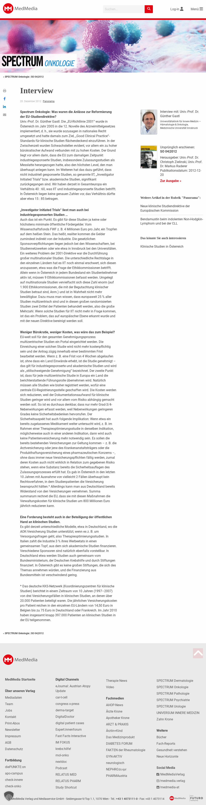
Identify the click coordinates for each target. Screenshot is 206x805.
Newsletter (12, 730)
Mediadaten (13, 697)
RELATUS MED (66, 774)
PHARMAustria (116, 776)
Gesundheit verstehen (172, 750)
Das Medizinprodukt (120, 737)
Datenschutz (14, 749)
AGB (8, 742)
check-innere (14, 780)
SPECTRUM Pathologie (173, 693)
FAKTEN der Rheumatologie (125, 750)
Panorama (49, 101)
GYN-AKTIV (114, 756)
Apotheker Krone (117, 718)
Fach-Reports (166, 744)
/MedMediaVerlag (172, 774)
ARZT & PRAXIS (117, 724)
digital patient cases (70, 723)
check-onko (13, 786)
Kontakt (10, 717)
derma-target (65, 710)
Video (110, 687)
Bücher (161, 737)
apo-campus (14, 773)
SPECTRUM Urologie (171, 706)
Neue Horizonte (167, 756)
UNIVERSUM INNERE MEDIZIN (178, 713)
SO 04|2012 (37, 76)
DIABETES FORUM (119, 744)
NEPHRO (116, 769)
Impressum (13, 736)
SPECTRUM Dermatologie (175, 681)
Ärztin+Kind (114, 731)
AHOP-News (114, 705)
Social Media (166, 768)
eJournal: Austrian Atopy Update (73, 688)
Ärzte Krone (114, 711)
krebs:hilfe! (63, 749)
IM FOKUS (63, 742)
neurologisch (115, 763)
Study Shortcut (66, 787)
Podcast (61, 768)
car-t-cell (61, 697)
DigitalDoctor (65, 717)
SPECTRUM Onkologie (172, 687)
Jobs (8, 710)
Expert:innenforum (69, 729)
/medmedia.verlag (172, 781)
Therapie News (116, 681)
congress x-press (67, 704)
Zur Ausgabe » (170, 181)
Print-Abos (12, 723)
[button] (9, 796)
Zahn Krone (165, 719)
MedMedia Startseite (20, 679)
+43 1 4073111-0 (127, 799)
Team (9, 704)
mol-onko (62, 755)
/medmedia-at (169, 787)
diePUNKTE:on (15, 767)
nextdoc (61, 762)
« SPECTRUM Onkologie (16, 76)
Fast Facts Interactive (71, 736)
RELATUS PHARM (68, 781)
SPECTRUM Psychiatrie (173, 700)
